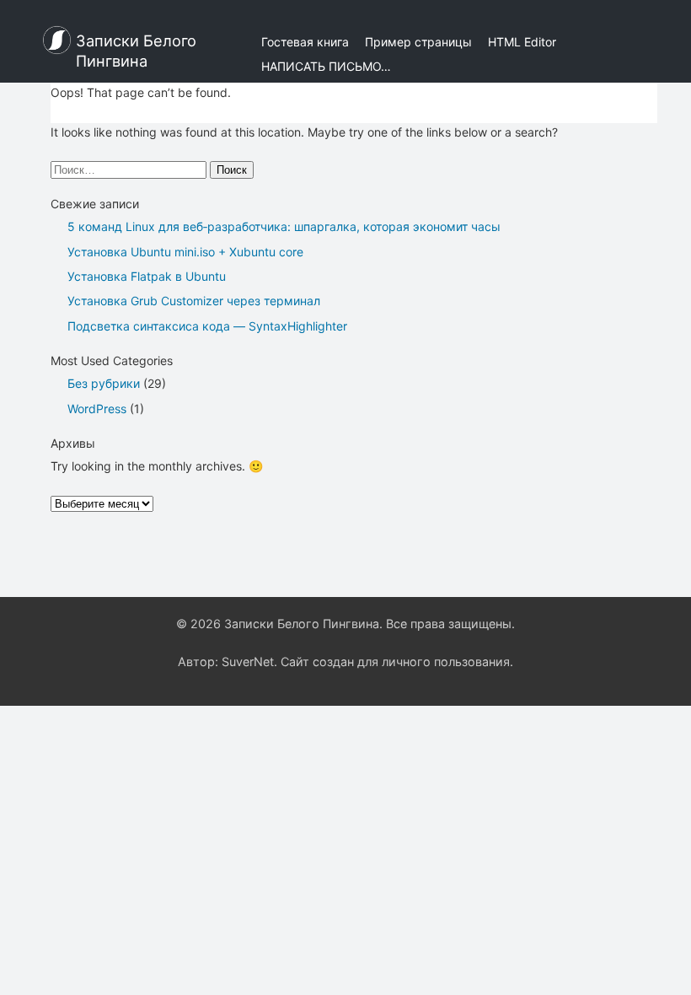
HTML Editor (522, 42)
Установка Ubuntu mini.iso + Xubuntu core (185, 252)
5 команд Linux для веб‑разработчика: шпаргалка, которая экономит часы (284, 226)
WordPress (96, 408)
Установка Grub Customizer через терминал (193, 300)
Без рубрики (103, 383)
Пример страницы (418, 42)
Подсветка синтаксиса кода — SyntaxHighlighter (207, 326)
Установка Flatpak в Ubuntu (146, 276)
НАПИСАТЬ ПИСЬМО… (326, 66)
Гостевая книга (305, 42)
